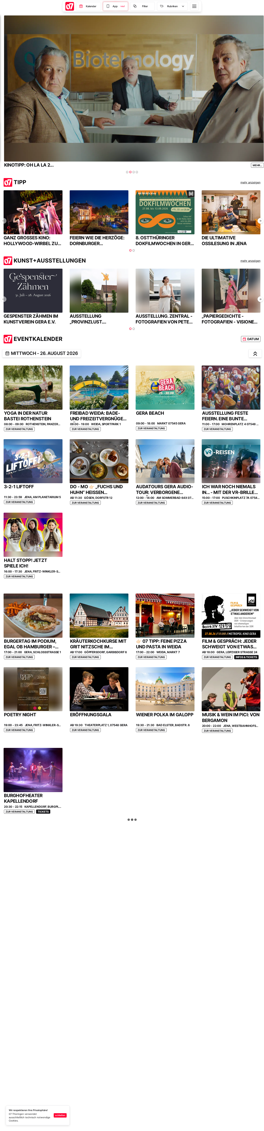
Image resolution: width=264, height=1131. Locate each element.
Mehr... (255, 165)
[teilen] (7, 353)
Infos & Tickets (246, 657)
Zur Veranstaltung (19, 429)
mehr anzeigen (250, 182)
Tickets (43, 811)
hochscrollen (133, 819)
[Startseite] (69, 6)
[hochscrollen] (255, 353)
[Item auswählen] (127, 172)
